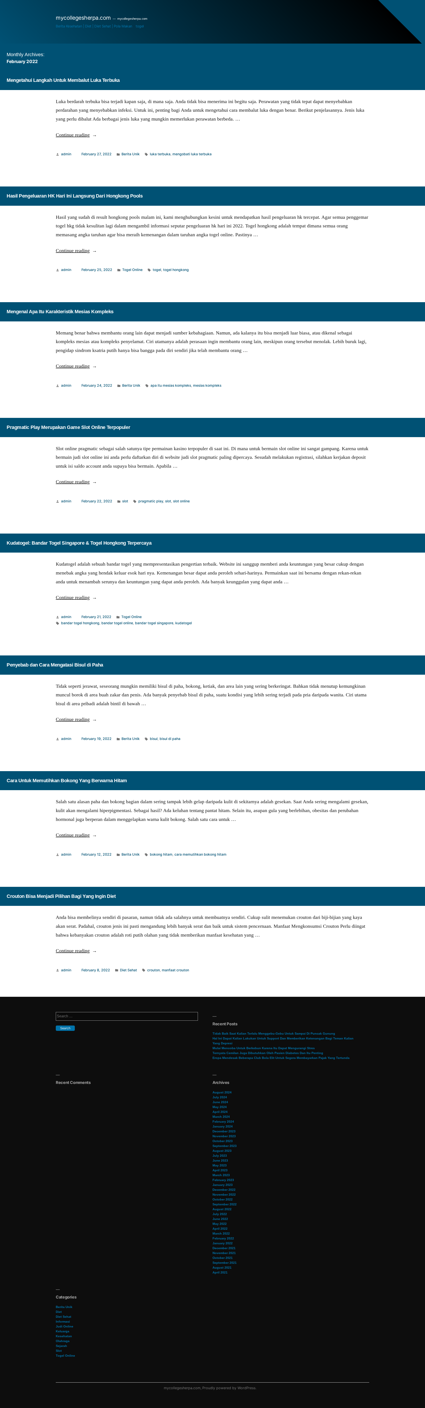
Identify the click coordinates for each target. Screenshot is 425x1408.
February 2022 (223, 1238)
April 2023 (220, 1170)
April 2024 (220, 1112)
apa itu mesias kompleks (171, 385)
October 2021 (222, 1258)
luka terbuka (160, 154)
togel (140, 26)
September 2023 (224, 1146)
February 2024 (223, 1121)
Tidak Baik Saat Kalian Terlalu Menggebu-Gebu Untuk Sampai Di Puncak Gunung (273, 1033)
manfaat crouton (175, 970)
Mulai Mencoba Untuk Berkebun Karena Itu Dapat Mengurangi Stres (263, 1048)
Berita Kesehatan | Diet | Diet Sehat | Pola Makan (94, 26)
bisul (154, 739)
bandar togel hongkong (80, 623)
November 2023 (224, 1136)
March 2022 (221, 1233)
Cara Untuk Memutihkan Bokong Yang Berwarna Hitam (67, 780)
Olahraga (63, 1341)
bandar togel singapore (154, 623)
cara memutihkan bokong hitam (200, 854)
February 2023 (223, 1180)
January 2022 (222, 1243)
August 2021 (222, 1267)
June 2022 (220, 1219)
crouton (153, 970)
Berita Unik (131, 154)
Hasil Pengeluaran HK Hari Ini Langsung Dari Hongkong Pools (75, 196)
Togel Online (132, 270)
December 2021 (224, 1248)
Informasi (63, 1321)
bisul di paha (170, 739)
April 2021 (220, 1272)
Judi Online (64, 1326)
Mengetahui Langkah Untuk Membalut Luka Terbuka (63, 80)
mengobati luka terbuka (192, 154)
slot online (181, 501)
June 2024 (220, 1102)
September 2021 (224, 1262)
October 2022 (222, 1199)
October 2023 (222, 1141)
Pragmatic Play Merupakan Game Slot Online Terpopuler (68, 427)
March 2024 (221, 1116)
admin (66, 154)
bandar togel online (117, 623)
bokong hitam (161, 854)
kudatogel (183, 623)
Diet (59, 1312)
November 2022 (224, 1194)
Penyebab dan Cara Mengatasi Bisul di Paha (55, 665)
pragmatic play (150, 501)
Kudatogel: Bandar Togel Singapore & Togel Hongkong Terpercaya (79, 543)
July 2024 (219, 1097)
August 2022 (222, 1209)
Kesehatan (64, 1336)
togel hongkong (176, 270)
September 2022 (224, 1204)
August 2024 (222, 1092)
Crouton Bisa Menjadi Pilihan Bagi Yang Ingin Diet (61, 896)
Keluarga (62, 1331)
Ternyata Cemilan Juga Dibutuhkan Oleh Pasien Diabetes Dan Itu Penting (267, 1053)
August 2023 (222, 1151)
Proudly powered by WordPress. (229, 1388)
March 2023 (221, 1175)
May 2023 (219, 1165)
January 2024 (222, 1126)
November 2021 (224, 1253)
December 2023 (224, 1131)
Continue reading (76, 135)
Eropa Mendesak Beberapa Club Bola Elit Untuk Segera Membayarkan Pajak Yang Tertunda (281, 1058)
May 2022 (219, 1224)
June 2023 (220, 1160)
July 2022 (219, 1214)
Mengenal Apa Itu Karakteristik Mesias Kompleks (60, 311)
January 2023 (222, 1185)
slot (125, 501)
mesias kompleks (207, 385)
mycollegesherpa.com (83, 17)
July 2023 (219, 1155)
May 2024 (219, 1107)
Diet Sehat (128, 970)
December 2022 (224, 1189)
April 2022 (220, 1228)
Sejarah (61, 1346)
